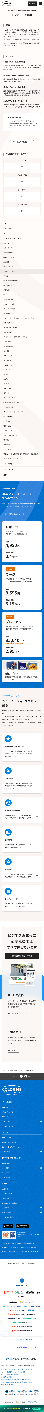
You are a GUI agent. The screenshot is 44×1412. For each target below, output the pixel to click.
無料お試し (32, 4)
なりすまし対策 (28, 1382)
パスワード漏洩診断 (6, 1372)
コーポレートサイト (18, 1339)
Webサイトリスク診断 (19, 1372)
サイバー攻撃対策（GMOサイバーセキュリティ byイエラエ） (16, 1379)
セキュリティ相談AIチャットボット (9, 1374)
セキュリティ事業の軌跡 (7, 1384)
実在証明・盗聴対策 (6, 1377)
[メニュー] (40, 3)
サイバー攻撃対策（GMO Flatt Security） (11, 1382)
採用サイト (29, 1339)
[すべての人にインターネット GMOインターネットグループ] (19, 1402)
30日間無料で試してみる (22, 956)
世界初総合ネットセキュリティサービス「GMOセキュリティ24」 (17, 1369)
